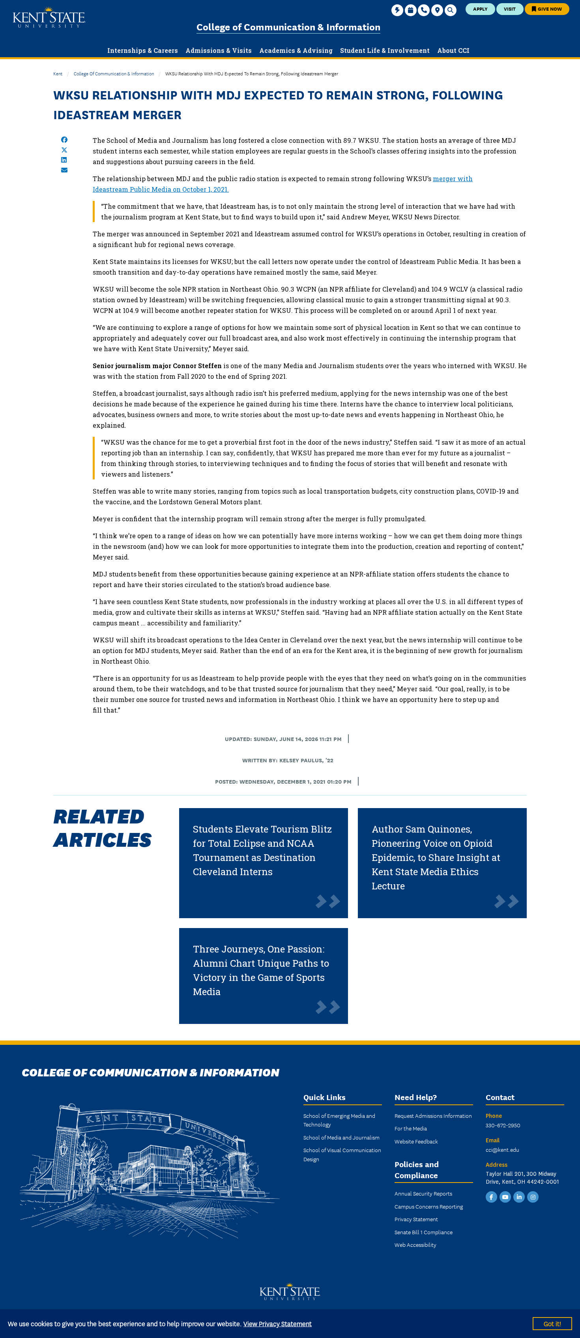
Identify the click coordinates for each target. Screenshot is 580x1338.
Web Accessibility (415, 1244)
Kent (57, 73)
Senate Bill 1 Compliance (424, 1232)
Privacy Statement (416, 1218)
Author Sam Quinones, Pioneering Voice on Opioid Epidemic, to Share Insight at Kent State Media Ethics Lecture (436, 857)
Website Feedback (416, 1141)
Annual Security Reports (423, 1193)
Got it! (552, 1323)
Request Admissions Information (433, 1115)
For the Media (411, 1128)
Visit (510, 8)
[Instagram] (533, 1196)
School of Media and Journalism (341, 1137)
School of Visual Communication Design (342, 1154)
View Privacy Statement (277, 1323)
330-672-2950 (503, 1125)
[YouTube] (505, 1196)
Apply (480, 8)
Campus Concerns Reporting (429, 1206)
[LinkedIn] (519, 1196)
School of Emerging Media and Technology (339, 1119)
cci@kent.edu (502, 1149)
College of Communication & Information (288, 26)
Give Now (549, 8)
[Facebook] (492, 1196)
